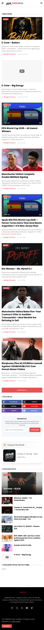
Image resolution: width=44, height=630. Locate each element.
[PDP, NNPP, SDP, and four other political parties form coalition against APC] (7, 538)
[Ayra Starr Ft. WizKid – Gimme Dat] (7, 528)
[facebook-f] (12, 608)
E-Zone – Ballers (11, 42)
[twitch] (32, 608)
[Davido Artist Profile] (7, 547)
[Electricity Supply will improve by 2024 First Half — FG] (7, 519)
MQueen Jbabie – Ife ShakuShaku (23, 499)
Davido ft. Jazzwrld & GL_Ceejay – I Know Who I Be (28, 508)
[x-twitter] (17, 608)
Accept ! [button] (6, 626)
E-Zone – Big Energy (13, 85)
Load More (21, 390)
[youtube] (27, 608)
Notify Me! (35, 430)
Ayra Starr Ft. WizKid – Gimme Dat (27, 527)
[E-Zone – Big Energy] (22, 71)
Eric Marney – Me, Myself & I (17, 268)
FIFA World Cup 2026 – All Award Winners (19, 130)
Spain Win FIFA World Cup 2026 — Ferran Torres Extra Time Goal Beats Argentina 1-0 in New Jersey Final (22, 223)
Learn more (15, 621)
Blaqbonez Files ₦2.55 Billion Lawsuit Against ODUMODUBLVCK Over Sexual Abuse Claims (22, 366)
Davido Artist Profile (22, 545)
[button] (2, 3)
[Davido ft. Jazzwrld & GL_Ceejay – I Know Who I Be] (7, 510)
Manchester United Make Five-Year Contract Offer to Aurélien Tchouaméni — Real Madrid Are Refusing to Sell (21, 316)
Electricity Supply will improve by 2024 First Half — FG (28, 518)
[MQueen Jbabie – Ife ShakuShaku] (7, 500)
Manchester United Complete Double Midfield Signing (18, 176)
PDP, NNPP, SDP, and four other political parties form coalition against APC (27, 538)
